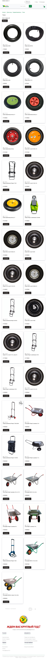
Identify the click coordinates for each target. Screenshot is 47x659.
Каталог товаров (5, 639)
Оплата (3, 648)
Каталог (4, 12)
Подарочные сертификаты (29, 637)
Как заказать (5, 646)
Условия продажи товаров (29, 639)
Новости (4, 640)
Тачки (23, 12)
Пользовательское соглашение (30, 640)
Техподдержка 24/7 (6, 650)
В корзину (6, 52)
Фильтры (5, 20)
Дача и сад (9, 12)
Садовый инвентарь (17, 12)
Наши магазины (5, 637)
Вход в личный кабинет (29, 646)
